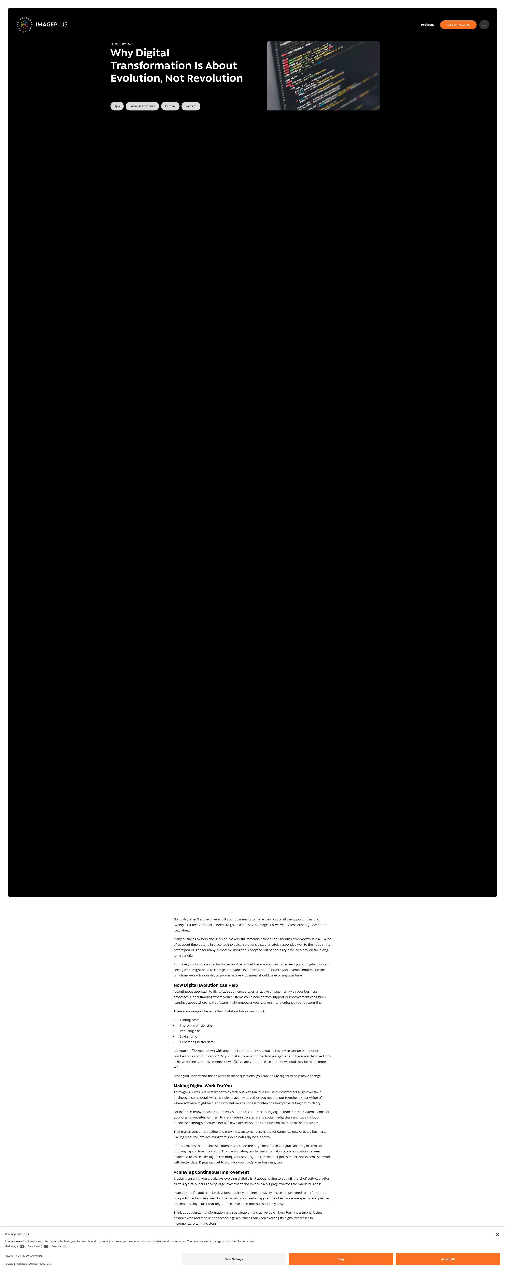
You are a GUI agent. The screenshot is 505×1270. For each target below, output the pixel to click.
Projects (427, 25)
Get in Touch (458, 24)
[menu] (484, 24)
